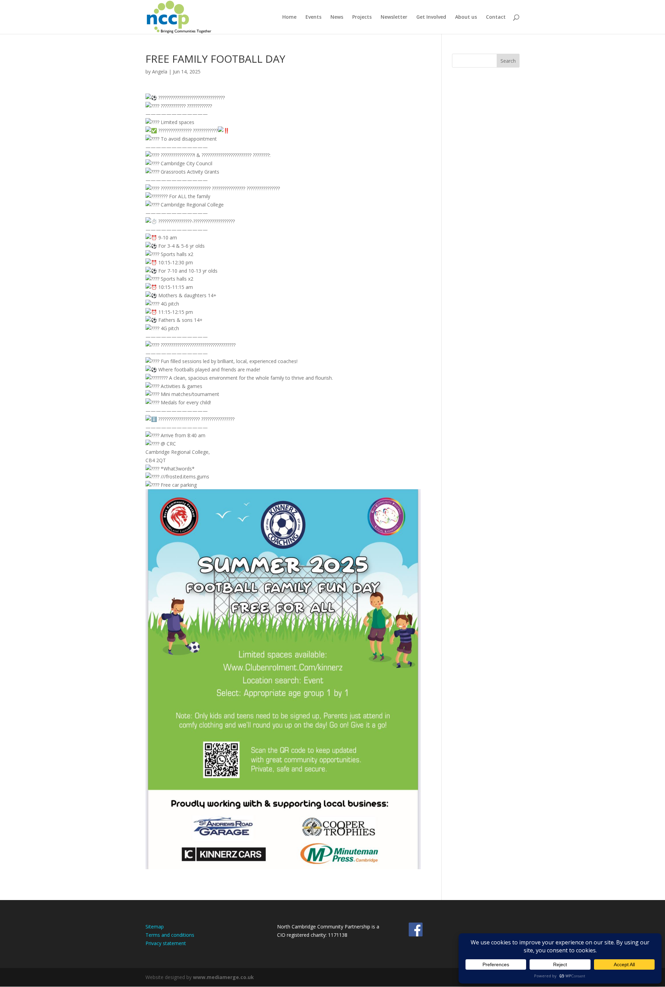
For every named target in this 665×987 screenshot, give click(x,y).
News (336, 17)
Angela (159, 71)
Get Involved (431, 17)
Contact (496, 17)
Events (313, 17)
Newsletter (394, 17)
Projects (362, 17)
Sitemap (154, 926)
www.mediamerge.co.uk (223, 977)
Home (289, 17)
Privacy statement (165, 943)
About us (466, 17)
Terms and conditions (169, 935)
